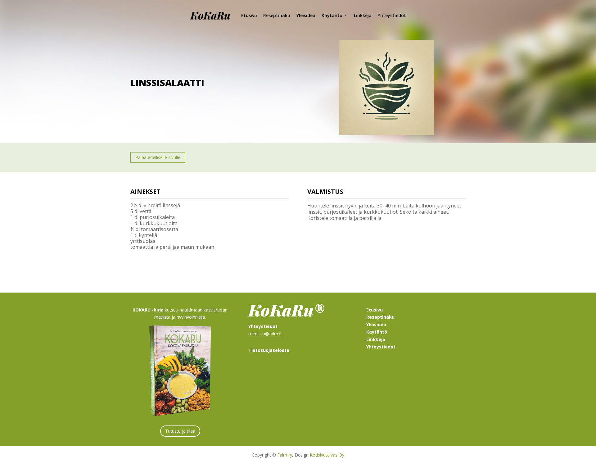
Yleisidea (305, 15)
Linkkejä (363, 15)
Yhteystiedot (392, 15)
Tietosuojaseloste (268, 350)
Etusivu (249, 15)
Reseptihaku (276, 15)
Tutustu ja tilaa (180, 431)
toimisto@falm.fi (265, 334)
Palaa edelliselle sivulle (157, 157)
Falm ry (284, 455)
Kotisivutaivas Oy (327, 455)
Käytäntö (332, 15)
